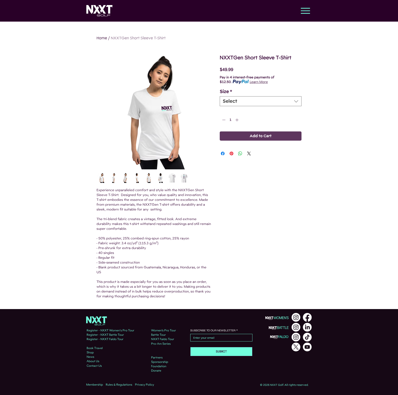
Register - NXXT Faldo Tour (105, 339)
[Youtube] (307, 347)
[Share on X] (249, 153)
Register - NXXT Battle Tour (105, 335)
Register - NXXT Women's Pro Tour (110, 330)
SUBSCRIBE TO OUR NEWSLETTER (214, 330)
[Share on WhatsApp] (240, 153)
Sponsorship (159, 362)
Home (102, 38)
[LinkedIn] (307, 327)
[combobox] (260, 101)
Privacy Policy (144, 384)
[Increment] (237, 120)
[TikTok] (307, 337)
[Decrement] (223, 120)
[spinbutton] (230, 120)
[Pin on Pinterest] (231, 153)
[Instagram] (296, 317)
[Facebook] (307, 317)
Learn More (259, 82)
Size (226, 91)
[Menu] (305, 11)
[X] (296, 347)
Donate (156, 370)
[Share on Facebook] (222, 153)
